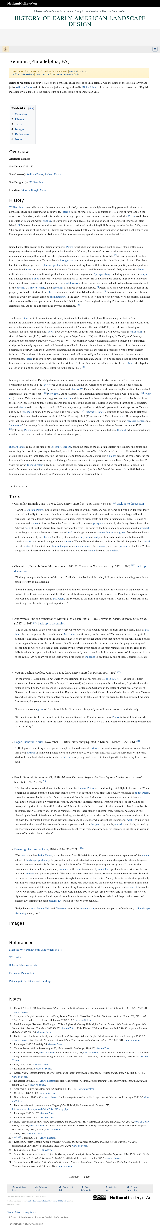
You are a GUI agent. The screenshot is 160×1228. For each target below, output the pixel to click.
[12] (45, 393)
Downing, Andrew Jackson (31, 849)
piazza (22, 407)
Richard (121, 430)
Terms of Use (13, 1212)
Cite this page (111, 1188)
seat (23, 855)
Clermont (61, 908)
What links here (19, 1188)
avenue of (131, 887)
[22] (138, 741)
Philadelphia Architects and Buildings (30, 981)
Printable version (41, 1188)
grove (41, 709)
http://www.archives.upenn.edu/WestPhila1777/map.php (40, 1109)
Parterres (94, 748)
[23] (44, 781)
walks (130, 820)
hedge (97, 537)
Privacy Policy (29, 1212)
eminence (90, 656)
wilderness (72, 283)
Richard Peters (90, 87)
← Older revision (26, 74)
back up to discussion (130, 503)
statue (28, 541)
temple (41, 287)
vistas (27, 546)
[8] (20, 353)
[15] (123, 415)
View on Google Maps (33, 190)
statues (34, 523)
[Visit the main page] (5, 49)
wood (147, 541)
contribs (73, 71)
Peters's (66, 211)
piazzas (75, 389)
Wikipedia (15, 957)
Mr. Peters (58, 598)
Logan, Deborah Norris (28, 742)
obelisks (119, 824)
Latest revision (42, 74)
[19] (114, 502)
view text (53, 393)
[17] (54, 459)
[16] (10, 429)
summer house (105, 532)
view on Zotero (19, 1012)
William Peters (24, 87)
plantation (16, 425)
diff (15, 74)
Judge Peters (112, 678)
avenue (35, 278)
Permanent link (66, 1188)
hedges (95, 824)
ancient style (87, 908)
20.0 (15, 1137)
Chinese (32, 287)
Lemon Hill (43, 908)
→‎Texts (82, 71)
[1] (19, 224)
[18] (124, 468)
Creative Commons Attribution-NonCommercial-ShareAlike (47, 1201)
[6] (79, 304)
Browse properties (132, 1188)
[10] (83, 367)
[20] (133, 565)
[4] (98, 286)
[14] (82, 411)
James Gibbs (137, 331)
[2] (123, 233)
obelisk (47, 221)
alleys (29, 269)
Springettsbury (67, 260)
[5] (105, 291)
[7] (71, 339)
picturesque (55, 900)
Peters (131, 216)
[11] (81, 388)
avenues (64, 869)
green (122, 532)
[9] (77, 362)
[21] (119, 671)
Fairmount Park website (22, 973)
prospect (27, 411)
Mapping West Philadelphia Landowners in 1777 (36, 949)
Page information (86, 1188)
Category (74, 1176)
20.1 (19, 1137)
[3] (115, 255)
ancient (146, 855)
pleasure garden (52, 265)
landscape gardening (37, 860)
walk (27, 528)
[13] (142, 393)
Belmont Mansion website (23, 965)
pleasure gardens (61, 446)
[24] (82, 848)
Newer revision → (65, 74)
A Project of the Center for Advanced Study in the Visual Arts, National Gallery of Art (80, 11)
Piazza (116, 717)
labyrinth (58, 287)
